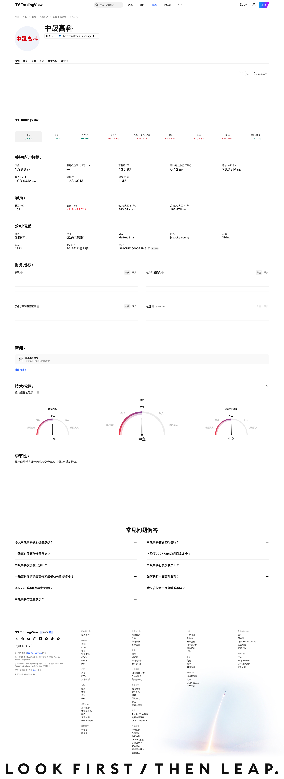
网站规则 (191, 648)
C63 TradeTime (139, 720)
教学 (189, 663)
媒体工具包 (137, 705)
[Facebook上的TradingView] (23, 639)
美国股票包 (137, 679)
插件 (240, 635)
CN (245, 4)
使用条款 (136, 729)
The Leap (136, 663)
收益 (83, 692)
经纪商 (167, 4)
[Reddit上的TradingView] (58, 639)
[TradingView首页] (29, 5)
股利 (83, 695)
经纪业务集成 (244, 660)
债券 (83, 650)
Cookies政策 (138, 739)
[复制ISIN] (148, 248)
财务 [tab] (25, 61)
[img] (93, 36)
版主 (189, 651)
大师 (189, 679)
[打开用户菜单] (254, 5)
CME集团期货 (138, 673)
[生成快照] (241, 73)
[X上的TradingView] (17, 639)
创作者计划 (192, 644)
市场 (154, 4)
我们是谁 (136, 688)
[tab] (127, 272)
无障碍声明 (137, 743)
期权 (83, 714)
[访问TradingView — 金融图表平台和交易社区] (27, 120)
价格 (134, 638)
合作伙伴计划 (244, 663)
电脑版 (84, 733)
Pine (83, 663)
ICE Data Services (34, 653)
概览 (134, 654)
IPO (83, 698)
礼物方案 (136, 644)
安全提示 (136, 746)
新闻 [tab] (33, 61)
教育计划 (242, 667)
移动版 (84, 729)
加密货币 (85, 654)
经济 (83, 688)
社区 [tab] (42, 61)
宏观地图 (85, 717)
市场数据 (136, 641)
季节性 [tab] (64, 61)
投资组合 (85, 707)
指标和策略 (192, 676)
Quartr (35, 670)
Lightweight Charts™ (247, 641)
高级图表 (242, 644)
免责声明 (136, 733)
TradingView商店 (140, 714)
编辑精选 (191, 667)
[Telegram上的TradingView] (46, 639)
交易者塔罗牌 (138, 717)
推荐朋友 (191, 641)
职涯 (134, 701)
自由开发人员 (193, 682)
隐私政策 (136, 736)
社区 (142, 4)
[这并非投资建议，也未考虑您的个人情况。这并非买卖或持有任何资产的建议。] (38, 392)
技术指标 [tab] (52, 61)
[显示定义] (21, 165)
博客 (134, 695)
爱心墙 (190, 638)
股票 (83, 644)
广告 (240, 657)
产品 (130, 4)
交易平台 (242, 648)
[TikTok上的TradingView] (52, 639)
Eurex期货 (136, 676)
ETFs (83, 647)
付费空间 (191, 686)
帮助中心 (136, 698)
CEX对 (84, 657)
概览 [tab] (17, 61)
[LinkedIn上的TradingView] (40, 639)
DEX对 (84, 660)
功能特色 (136, 635)
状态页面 (136, 752)
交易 (189, 660)
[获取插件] (247, 73)
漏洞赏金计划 (138, 749)
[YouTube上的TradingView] (29, 639)
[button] (135, 5)
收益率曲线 (86, 711)
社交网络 (191, 635)
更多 (180, 4)
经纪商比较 (137, 660)
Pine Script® (87, 720)
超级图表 (85, 635)
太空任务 (136, 692)
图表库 (241, 638)
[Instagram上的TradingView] (35, 639)
